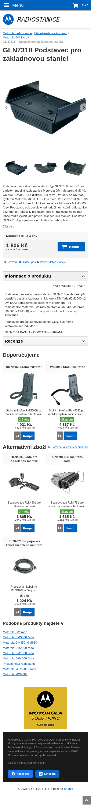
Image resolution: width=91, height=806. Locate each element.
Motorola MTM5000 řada (19, 669)
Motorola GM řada (15, 632)
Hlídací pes (29, 262)
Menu (18, 5)
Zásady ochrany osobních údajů (26, 763)
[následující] (84, 107)
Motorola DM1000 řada (18, 653)
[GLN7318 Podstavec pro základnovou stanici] (45, 107)
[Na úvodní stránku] (45, 19)
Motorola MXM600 (15, 674)
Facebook (23, 773)
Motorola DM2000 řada (18, 647)
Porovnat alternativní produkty (69, 447)
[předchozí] (7, 107)
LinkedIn (50, 773)
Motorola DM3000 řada (18, 637)
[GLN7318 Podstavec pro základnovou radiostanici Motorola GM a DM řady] (45, 167)
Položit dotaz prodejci (53, 262)
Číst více (8, 226)
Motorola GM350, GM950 (20, 642)
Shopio (68, 788)
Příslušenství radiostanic (19, 663)
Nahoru (87, 799)
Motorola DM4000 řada (18, 658)
